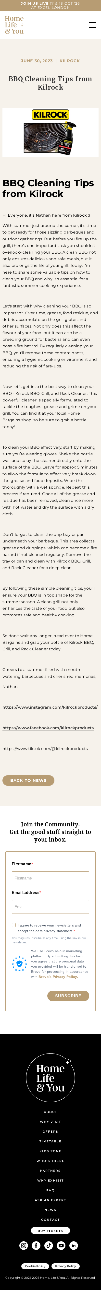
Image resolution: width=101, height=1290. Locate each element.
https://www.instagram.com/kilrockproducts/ (50, 707)
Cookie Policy (35, 1266)
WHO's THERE (50, 1161)
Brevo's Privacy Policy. (58, 977)
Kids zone (50, 1151)
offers (50, 1131)
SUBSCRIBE (68, 996)
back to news (28, 780)
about (50, 1112)
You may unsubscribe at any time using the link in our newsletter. (49, 940)
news (51, 1210)
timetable (50, 1141)
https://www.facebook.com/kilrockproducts (48, 728)
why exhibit (50, 1180)
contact (50, 1219)
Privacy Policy (65, 1266)
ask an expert (50, 1200)
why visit (50, 1122)
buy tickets (50, 1231)
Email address (25, 893)
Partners (50, 1171)
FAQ (50, 1190)
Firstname (21, 864)
